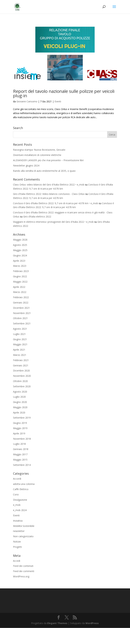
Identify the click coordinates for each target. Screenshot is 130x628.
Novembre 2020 (22, 375)
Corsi (16, 494)
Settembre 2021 (22, 323)
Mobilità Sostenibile (23, 526)
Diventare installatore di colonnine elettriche (37, 155)
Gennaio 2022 (20, 302)
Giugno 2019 (20, 423)
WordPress (92, 623)
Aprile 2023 (19, 260)
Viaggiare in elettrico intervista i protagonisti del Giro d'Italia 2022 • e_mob (53, 221)
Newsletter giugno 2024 (26, 165)
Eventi (58, 101)
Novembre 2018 (22, 438)
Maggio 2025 (20, 250)
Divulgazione (20, 499)
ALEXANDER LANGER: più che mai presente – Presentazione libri (48, 160)
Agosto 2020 (20, 391)
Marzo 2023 (19, 265)
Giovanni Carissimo (26, 101)
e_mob (16, 504)
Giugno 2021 (20, 339)
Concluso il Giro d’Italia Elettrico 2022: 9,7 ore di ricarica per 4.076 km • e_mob (55, 203)
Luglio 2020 (19, 396)
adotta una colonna (24, 484)
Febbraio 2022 (21, 297)
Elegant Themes (57, 623)
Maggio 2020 (20, 407)
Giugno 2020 (20, 402)
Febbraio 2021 (21, 360)
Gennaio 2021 (20, 365)
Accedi (16, 560)
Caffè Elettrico (20, 489)
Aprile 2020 (19, 412)
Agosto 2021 (20, 328)
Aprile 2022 (19, 286)
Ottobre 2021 (20, 318)
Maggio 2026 (20, 239)
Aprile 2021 (19, 349)
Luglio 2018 (19, 443)
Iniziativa (18, 520)
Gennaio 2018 (20, 449)
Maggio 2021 (20, 344)
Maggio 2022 (20, 281)
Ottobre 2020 (20, 381)
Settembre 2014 (22, 464)
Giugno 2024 (20, 255)
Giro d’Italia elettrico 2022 (37, 216)
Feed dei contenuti (23, 565)
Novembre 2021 (22, 313)
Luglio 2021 (19, 334)
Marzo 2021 (19, 355)
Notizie (17, 541)
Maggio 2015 (20, 459)
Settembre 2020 (22, 386)
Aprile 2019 (19, 433)
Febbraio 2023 (21, 271)
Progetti (17, 546)
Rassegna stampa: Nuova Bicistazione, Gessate (39, 149)
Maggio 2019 (20, 428)
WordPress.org (21, 576)
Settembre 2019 (22, 417)
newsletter (19, 531)
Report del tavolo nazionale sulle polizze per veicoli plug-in (63, 93)
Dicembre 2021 (21, 307)
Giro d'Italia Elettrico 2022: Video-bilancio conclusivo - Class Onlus (49, 194)
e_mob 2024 (20, 510)
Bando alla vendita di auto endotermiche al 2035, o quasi (44, 170)
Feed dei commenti (23, 571)
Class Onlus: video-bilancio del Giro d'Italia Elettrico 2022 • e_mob (48, 184)
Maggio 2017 (20, 454)
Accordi (17, 478)
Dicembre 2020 (21, 370)
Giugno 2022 (20, 276)
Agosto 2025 (20, 245)
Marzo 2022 (19, 292)
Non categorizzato (23, 536)
